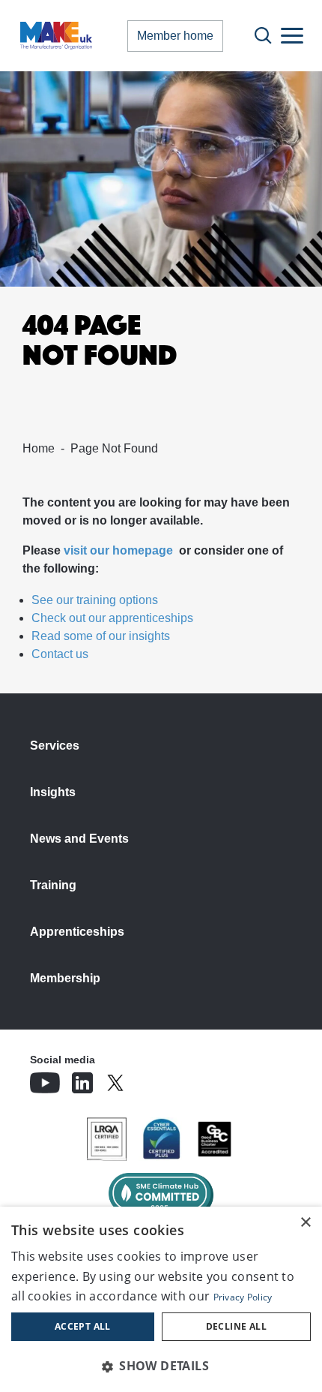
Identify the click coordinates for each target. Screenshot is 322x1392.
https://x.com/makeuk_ (157, 1078)
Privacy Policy (243, 1297)
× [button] (305, 1222)
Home (38, 448)
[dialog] (161, 1299)
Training (53, 885)
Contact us (59, 654)
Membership (65, 978)
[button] (161, 1366)
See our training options (94, 600)
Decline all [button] (236, 1326)
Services (54, 745)
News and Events (79, 838)
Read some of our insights (100, 636)
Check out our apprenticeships (112, 618)
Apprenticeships (77, 931)
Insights (53, 792)
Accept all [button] (83, 1326)
